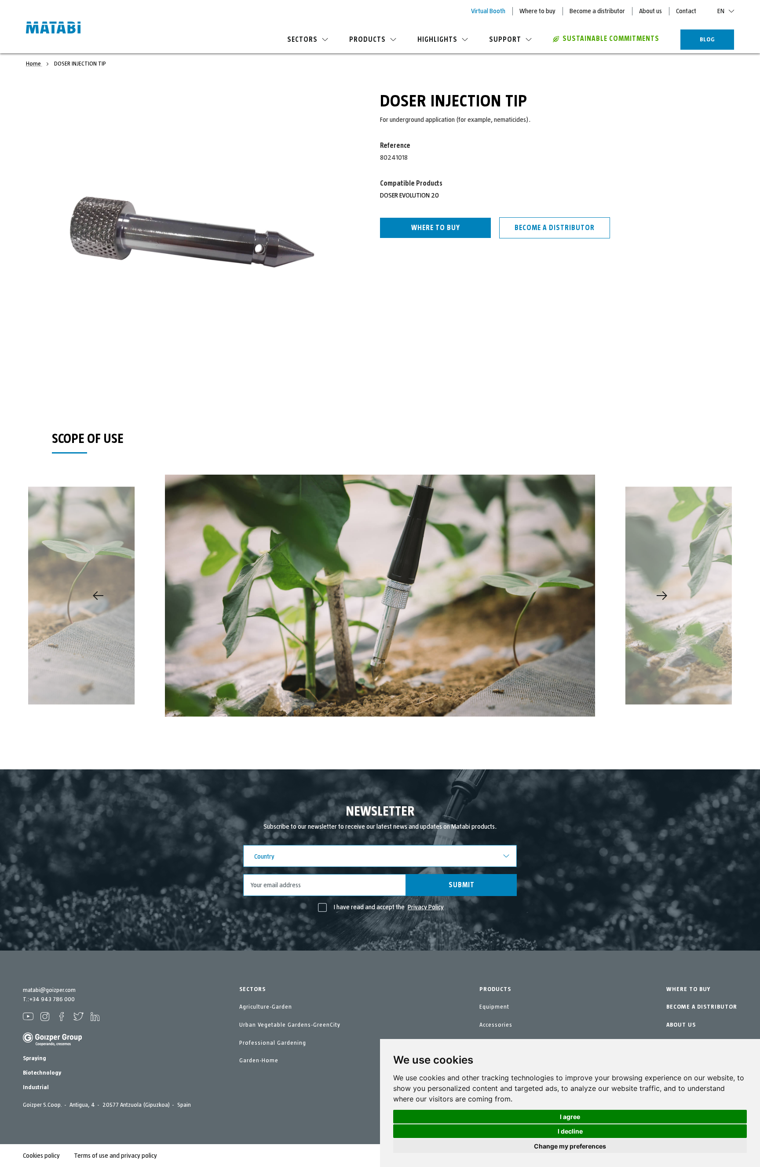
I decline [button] (570, 1131)
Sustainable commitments (611, 38)
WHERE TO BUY (688, 989)
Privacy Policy (426, 907)
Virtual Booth (488, 11)
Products (367, 39)
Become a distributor (597, 11)
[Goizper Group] (52, 1044)
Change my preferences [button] (570, 1146)
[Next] (662, 595)
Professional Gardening (272, 1043)
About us (650, 11)
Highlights (437, 39)
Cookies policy (41, 1155)
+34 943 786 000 (52, 999)
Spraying (34, 1058)
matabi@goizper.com (49, 990)
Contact (686, 11)
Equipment (494, 1007)
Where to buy (537, 11)
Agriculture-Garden (265, 1007)
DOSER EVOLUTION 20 (409, 195)
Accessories (495, 1025)
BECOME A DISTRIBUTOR (701, 1007)
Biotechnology (42, 1073)
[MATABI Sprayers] (53, 29)
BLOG (707, 40)
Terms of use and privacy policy (115, 1155)
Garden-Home (258, 1060)
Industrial (36, 1087)
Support (505, 39)
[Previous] (98, 595)
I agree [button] (570, 1116)
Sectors (302, 39)
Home (34, 64)
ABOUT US (681, 1025)
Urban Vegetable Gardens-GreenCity (289, 1025)
